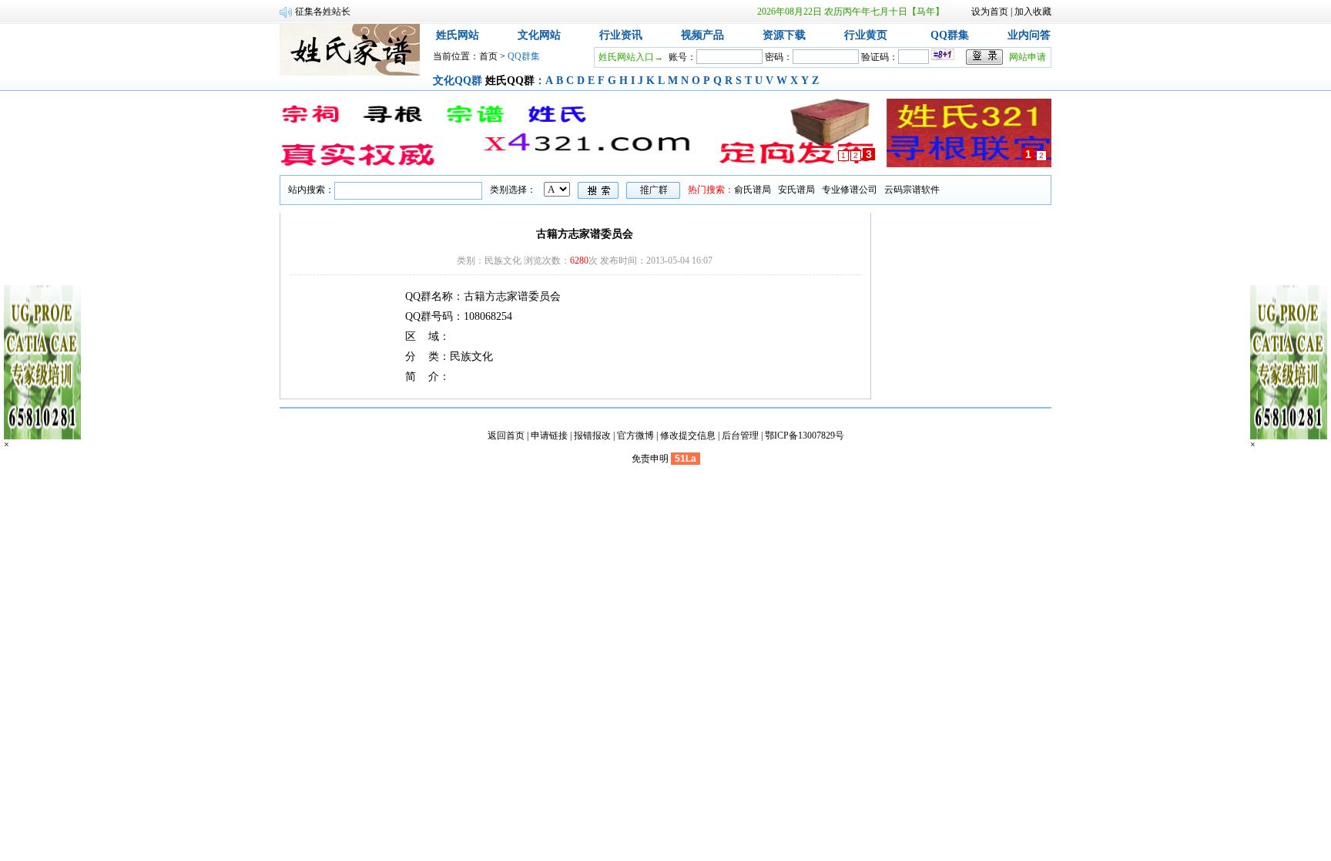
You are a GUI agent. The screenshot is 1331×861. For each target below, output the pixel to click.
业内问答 (1029, 35)
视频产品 (702, 35)
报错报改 (592, 435)
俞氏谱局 (752, 189)
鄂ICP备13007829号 (804, 435)
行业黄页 (865, 35)
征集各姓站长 (322, 11)
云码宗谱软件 (912, 189)
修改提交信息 (688, 435)
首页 (488, 56)
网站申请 (1027, 57)
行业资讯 (620, 35)
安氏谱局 (796, 189)
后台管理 (740, 435)
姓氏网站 (457, 35)
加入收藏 (1032, 11)
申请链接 (549, 435)
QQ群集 (949, 35)
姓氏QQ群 (510, 80)
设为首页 (989, 11)
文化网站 (539, 35)
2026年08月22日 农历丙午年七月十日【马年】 (850, 11)
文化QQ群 (457, 80)
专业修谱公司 (849, 189)
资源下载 (784, 35)
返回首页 (506, 435)
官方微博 (635, 435)
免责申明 (650, 458)
